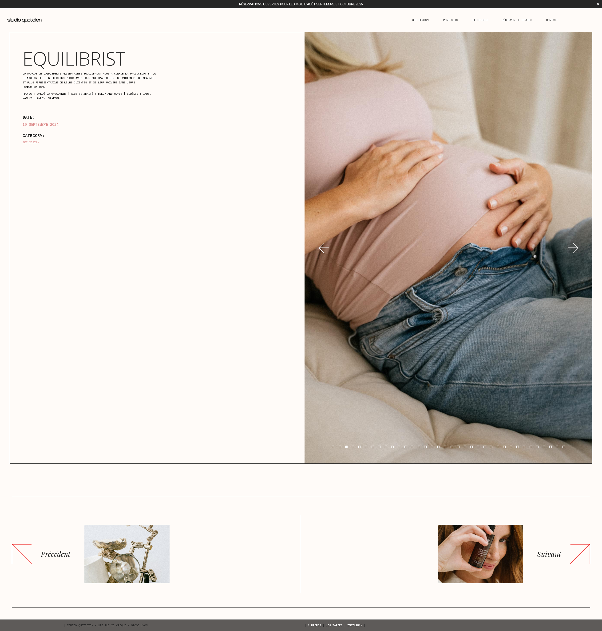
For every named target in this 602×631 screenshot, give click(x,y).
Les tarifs (334, 625)
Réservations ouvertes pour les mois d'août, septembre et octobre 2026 (301, 4)
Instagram (354, 625)
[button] (324, 248)
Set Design (31, 142)
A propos (314, 625)
